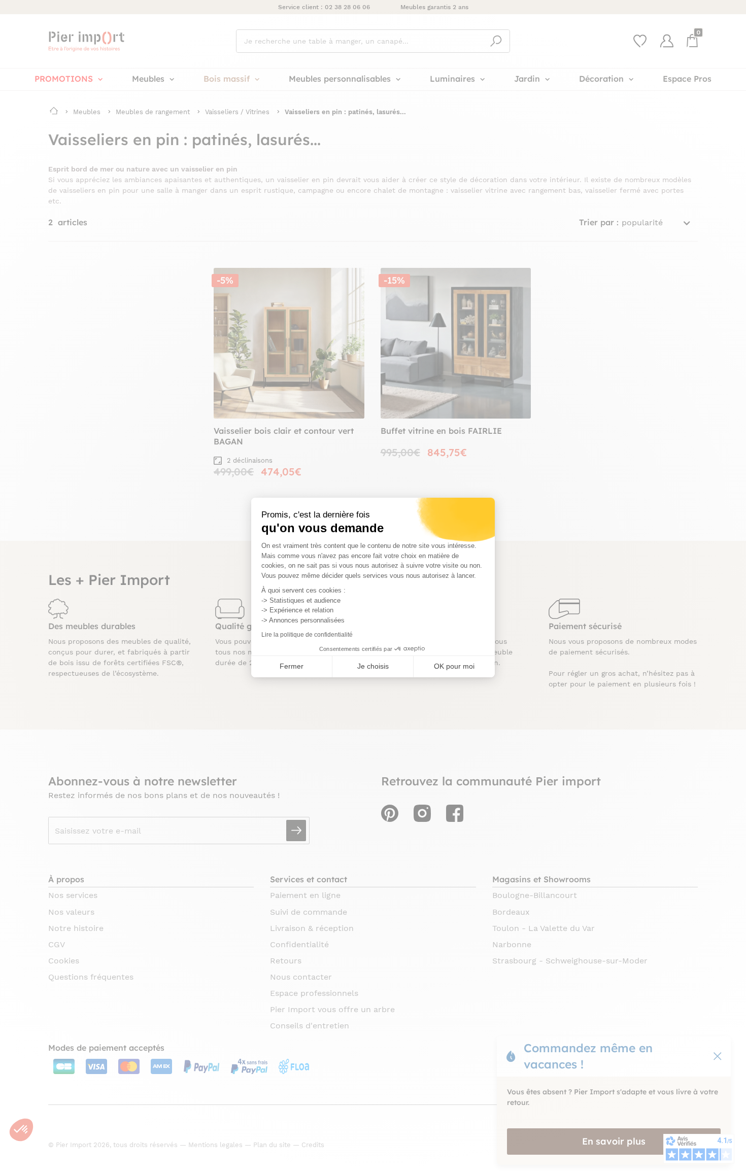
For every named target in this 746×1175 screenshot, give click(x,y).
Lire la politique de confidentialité (307, 634)
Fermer (291, 666)
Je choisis (373, 666)
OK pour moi (454, 666)
